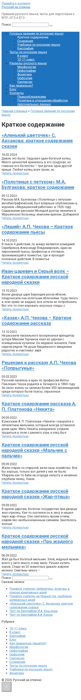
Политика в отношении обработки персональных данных (42, 102)
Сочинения (25, 41)
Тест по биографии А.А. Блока (30, 615)
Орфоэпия (24, 78)
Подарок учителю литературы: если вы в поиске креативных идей (39, 590)
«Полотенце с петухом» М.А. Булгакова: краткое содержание (38, 184)
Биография (25, 48)
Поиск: (7, 24)
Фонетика (24, 74)
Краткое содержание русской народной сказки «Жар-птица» (36, 493)
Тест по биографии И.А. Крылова (33, 611)
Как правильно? (21, 85)
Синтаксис (24, 82)
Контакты (16, 93)
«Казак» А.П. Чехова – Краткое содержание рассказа (36, 320)
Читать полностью (15, 173)
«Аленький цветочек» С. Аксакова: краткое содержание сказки (37, 140)
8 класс (22, 56)
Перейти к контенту (16, 3)
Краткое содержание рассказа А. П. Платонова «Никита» (39, 406)
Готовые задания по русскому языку (36, 33)
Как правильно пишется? (27, 643)
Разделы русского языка (28, 63)
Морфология (26, 67)
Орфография (26, 71)
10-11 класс (26, 59)
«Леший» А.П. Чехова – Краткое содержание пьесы (37, 229)
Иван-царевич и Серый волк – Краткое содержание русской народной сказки (35, 276)
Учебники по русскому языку (38, 45)
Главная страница (14, 111)
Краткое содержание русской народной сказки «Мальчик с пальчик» (35, 450)
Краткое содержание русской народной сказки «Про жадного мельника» (37, 541)
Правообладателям (31, 97)
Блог (13, 89)
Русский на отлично (16, 7)
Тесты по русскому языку (28, 52)
